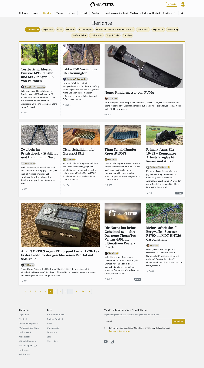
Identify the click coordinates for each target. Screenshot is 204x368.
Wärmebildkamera (27, 341)
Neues (35, 13)
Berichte (47, 13)
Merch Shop (52, 341)
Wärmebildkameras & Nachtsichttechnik (115, 29)
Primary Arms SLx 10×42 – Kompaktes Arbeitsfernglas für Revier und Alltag (161, 155)
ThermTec (112, 253)
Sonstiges (127, 35)
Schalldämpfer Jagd (28, 345)
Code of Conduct (55, 319)
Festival (83, 13)
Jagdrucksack (111, 13)
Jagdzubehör (96, 35)
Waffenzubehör (79, 35)
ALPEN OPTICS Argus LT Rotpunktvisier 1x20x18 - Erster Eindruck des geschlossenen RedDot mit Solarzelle (60, 255)
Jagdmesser (158, 29)
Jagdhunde (124, 13)
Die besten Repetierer (162, 13)
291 (83, 291)
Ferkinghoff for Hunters (158, 167)
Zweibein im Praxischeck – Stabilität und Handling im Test (39, 153)
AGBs (49, 323)
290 (76, 291)
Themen (71, 13)
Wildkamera (143, 29)
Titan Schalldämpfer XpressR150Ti (120, 151)
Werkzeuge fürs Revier (140, 13)
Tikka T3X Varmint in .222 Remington (80, 71)
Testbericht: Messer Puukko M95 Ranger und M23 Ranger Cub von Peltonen (37, 75)
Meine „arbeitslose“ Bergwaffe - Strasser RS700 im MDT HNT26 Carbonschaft (163, 233)
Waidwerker (29, 265)
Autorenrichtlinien (56, 314)
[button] (183, 4)
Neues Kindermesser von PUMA (129, 93)
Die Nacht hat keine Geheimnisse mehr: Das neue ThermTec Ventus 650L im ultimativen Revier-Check (120, 237)
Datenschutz (53, 328)
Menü (25, 13)
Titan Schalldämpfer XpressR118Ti (79, 151)
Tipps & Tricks (112, 35)
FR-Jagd (70, 159)
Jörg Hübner (112, 98)
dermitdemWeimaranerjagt (35, 87)
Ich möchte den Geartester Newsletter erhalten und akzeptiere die (139, 329)
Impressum (52, 332)
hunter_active (30, 163)
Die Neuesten (32, 29)
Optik (59, 29)
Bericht (173, 4)
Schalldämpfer (85, 29)
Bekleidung (172, 29)
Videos (59, 13)
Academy (96, 13)
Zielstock (23, 319)
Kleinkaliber (24, 336)
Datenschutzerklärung (119, 331)
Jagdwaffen (48, 29)
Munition (70, 29)
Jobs (49, 336)
